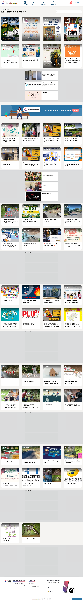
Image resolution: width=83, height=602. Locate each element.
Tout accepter (77, 599)
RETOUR (7, 9)
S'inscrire (75, 110)
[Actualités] (10, 3)
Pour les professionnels (20, 585)
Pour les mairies (18, 587)
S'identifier (77, 2)
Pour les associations (19, 583)
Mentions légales (32, 583)
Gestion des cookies (32, 587)
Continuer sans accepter (58, 599)
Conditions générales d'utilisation (34, 586)
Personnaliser (68, 599)
